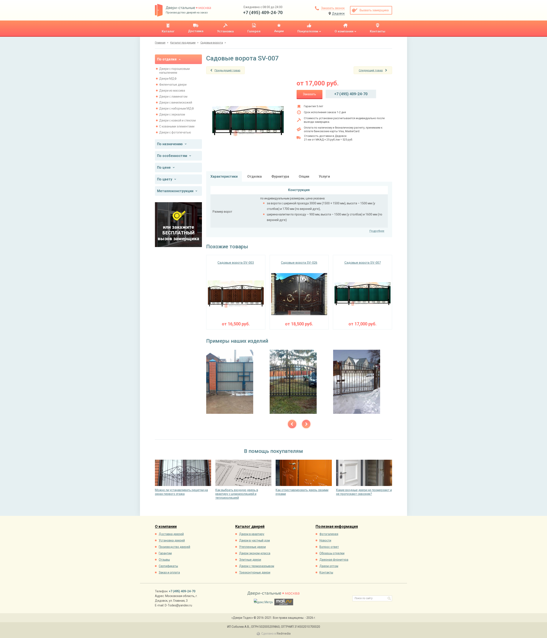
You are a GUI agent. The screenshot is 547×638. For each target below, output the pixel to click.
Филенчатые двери (173, 84)
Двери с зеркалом (172, 114)
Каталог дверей (250, 526)
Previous (292, 424)
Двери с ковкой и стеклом (177, 120)
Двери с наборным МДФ (176, 108)
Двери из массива (172, 90)
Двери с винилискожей (175, 102)
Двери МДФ (168, 78)
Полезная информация (337, 526)
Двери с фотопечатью (175, 132)
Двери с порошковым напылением (174, 70)
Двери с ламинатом (173, 96)
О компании (166, 526)
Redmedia (284, 633)
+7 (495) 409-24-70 (263, 12)
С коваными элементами (176, 126)
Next (306, 424)
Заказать (309, 94)
